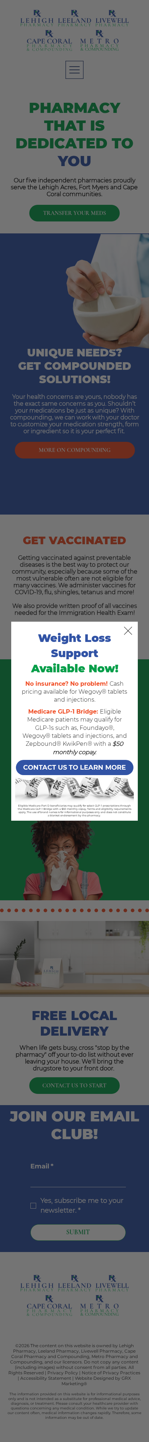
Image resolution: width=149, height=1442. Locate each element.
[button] (128, 631)
